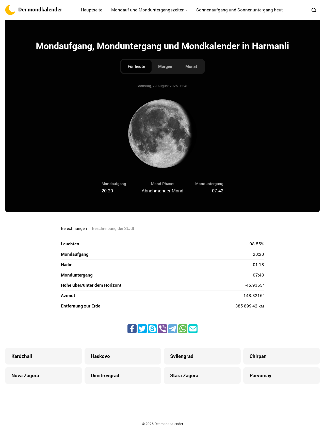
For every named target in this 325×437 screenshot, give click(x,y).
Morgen (165, 66)
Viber (162, 328)
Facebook (132, 328)
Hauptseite (91, 10)
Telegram (172, 328)
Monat (191, 66)
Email (193, 328)
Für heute (136, 66)
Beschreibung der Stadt (113, 228)
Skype (152, 328)
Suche (314, 10)
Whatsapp (182, 328)
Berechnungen (74, 228)
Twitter (142, 328)
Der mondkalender (40, 9)
